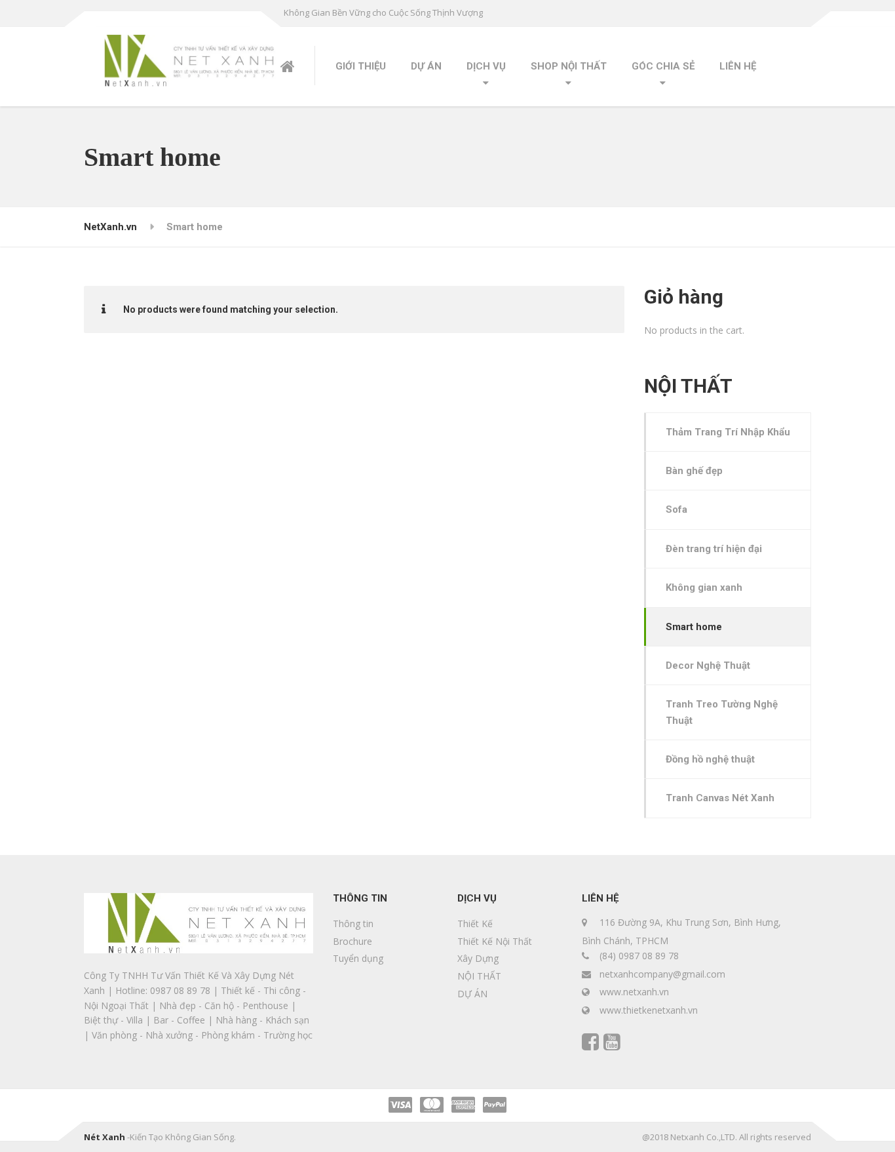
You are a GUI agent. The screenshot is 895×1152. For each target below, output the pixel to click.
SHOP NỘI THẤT (569, 66)
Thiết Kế (475, 923)
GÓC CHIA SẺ (663, 66)
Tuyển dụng (358, 958)
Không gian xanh (704, 587)
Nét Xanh (104, 1137)
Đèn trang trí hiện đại (714, 549)
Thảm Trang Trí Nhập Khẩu (728, 432)
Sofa (676, 509)
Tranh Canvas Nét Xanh (720, 798)
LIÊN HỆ (737, 66)
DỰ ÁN (426, 66)
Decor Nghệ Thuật (708, 665)
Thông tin (353, 923)
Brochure (352, 941)
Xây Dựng (478, 958)
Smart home (694, 627)
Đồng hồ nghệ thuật (710, 759)
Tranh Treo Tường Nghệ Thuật (722, 712)
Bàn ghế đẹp (694, 471)
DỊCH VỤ (486, 66)
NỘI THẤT (479, 976)
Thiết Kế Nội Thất (494, 941)
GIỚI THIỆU (360, 66)
